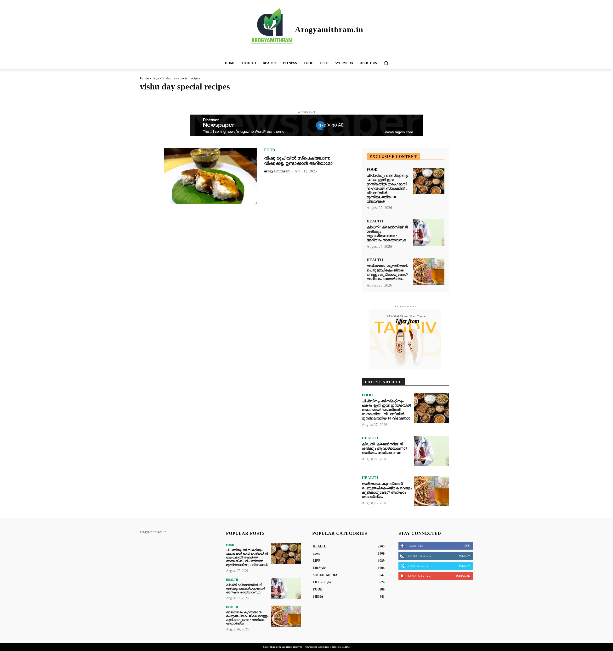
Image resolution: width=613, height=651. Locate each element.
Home (144, 78)
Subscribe (463, 575)
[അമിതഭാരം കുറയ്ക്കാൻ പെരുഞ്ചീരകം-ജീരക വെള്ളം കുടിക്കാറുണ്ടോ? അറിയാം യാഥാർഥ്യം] (428, 271)
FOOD (269, 150)
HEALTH (375, 221)
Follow (464, 555)
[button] (386, 63)
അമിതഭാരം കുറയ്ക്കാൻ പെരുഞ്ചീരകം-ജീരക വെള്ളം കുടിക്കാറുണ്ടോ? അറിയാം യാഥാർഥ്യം (387, 272)
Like (467, 545)
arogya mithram (277, 171)
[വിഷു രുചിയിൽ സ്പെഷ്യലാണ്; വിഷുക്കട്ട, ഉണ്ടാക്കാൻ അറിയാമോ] (210, 176)
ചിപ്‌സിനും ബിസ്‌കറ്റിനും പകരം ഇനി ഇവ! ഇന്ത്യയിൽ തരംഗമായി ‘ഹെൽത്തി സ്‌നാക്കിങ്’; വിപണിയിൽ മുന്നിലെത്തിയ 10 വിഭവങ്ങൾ (387, 188)
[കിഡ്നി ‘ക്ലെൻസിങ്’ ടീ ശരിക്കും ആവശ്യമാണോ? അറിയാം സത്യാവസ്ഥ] (428, 232)
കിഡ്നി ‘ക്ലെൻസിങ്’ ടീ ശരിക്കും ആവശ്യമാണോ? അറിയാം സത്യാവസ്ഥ (387, 233)
